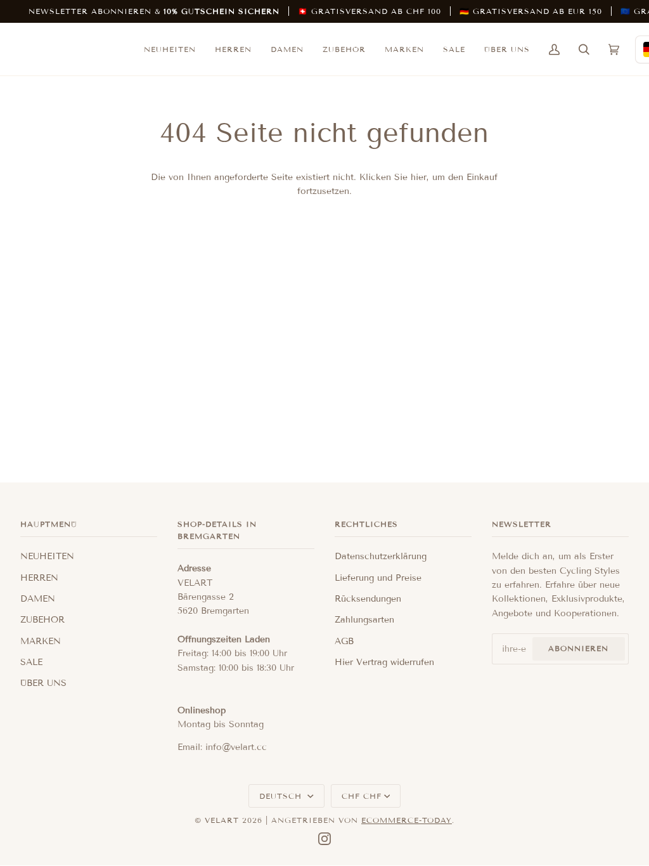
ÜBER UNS (43, 683)
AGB (344, 641)
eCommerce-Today (406, 820)
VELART (222, 820)
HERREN (39, 577)
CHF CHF (362, 796)
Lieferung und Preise (378, 577)
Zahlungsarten (364, 619)
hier (419, 177)
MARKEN (40, 641)
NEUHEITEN (47, 556)
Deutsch (282, 796)
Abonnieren (578, 648)
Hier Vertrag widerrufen (384, 662)
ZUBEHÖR (42, 619)
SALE (31, 662)
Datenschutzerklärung (381, 556)
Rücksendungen (368, 598)
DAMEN (37, 598)
